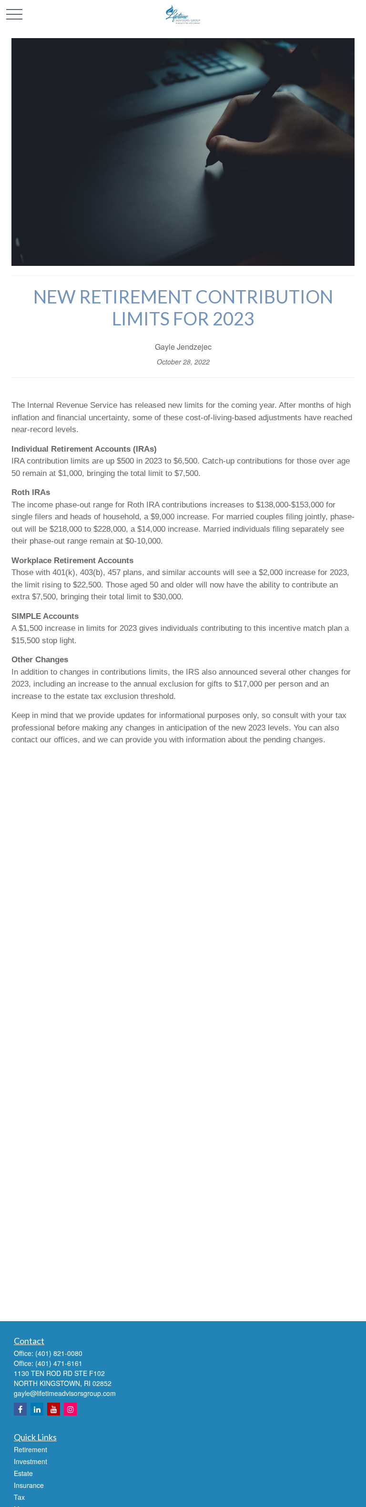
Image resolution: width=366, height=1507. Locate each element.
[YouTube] (53, 1409)
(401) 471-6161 (58, 1363)
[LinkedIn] (36, 1409)
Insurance (29, 1485)
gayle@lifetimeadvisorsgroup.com (65, 1393)
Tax (19, 1497)
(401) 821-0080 (58, 1353)
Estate (23, 1473)
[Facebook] (20, 1409)
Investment (30, 1461)
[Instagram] (70, 1409)
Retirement (30, 1449)
